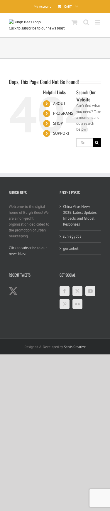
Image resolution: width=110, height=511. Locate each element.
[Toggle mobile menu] (98, 22)
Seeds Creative (75, 346)
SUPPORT (61, 133)
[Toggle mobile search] (86, 22)
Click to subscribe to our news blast (37, 28)
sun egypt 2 (72, 236)
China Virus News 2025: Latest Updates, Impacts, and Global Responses (80, 215)
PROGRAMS (63, 113)
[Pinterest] (65, 304)
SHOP (58, 123)
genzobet (70, 248)
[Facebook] (65, 291)
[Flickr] (77, 304)
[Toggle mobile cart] (74, 22)
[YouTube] (90, 291)
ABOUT (59, 103)
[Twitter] (77, 291)
